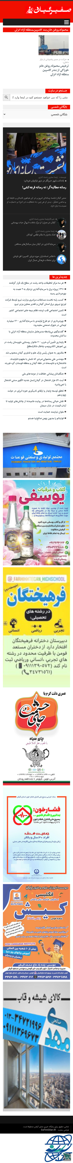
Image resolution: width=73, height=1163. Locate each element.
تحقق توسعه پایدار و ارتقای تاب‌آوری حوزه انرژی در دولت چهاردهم (37, 393)
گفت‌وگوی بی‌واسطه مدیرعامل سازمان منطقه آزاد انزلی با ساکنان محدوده (37, 334)
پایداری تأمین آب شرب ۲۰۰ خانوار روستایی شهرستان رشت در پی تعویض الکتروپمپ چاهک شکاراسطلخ (35, 344)
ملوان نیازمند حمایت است (51, 412)
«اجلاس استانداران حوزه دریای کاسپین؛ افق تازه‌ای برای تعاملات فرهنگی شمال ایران (34, 258)
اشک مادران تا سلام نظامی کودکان (40, 235)
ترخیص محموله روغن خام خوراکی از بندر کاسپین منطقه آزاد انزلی (54, 70)
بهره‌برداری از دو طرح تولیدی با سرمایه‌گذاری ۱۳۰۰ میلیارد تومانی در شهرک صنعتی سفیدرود (36, 323)
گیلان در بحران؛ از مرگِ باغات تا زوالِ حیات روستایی (33, 223)
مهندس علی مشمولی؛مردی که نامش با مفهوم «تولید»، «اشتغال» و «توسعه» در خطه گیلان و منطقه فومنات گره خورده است (35, 363)
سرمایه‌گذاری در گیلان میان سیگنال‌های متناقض (35, 244)
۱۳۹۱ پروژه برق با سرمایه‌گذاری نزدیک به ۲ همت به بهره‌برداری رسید (39, 291)
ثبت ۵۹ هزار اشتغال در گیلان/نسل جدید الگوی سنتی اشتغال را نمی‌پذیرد (35, 382)
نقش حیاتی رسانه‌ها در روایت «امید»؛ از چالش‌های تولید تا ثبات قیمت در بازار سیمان (36, 403)
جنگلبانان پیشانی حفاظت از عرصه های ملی (43, 374)
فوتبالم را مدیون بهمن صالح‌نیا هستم (46, 418)
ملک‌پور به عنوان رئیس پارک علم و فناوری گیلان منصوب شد (35, 353)
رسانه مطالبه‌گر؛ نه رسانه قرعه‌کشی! (44, 187)
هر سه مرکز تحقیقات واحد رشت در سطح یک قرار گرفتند (36, 283)
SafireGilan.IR (49, 1130)
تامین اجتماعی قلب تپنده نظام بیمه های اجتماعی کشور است (37, 312)
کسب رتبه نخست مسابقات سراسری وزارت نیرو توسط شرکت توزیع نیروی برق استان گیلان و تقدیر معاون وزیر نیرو (35, 302)
